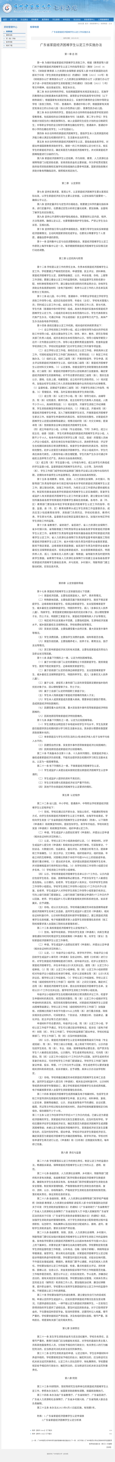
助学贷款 (9, 42)
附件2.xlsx (40, 1434)
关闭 (108, 1447)
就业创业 (77, 20)
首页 (5, 20)
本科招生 (66, 20)
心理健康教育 (103, 20)
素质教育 (45, 20)
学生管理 (56, 20)
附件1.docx (40, 1430)
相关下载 (9, 45)
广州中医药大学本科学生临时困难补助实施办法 (54, 1440)
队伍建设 (24, 20)
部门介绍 (13, 20)
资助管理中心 (89, 20)
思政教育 (34, 20)
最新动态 (9, 35)
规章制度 (9, 31)
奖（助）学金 (10, 38)
